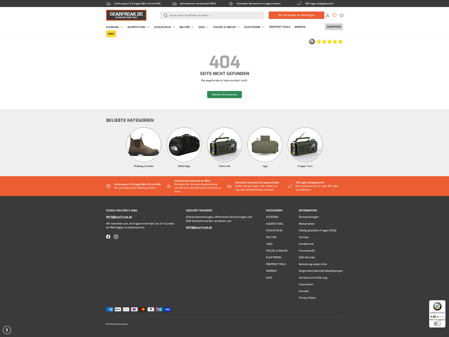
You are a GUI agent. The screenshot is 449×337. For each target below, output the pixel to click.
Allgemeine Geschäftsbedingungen (321, 271)
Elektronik (224, 166)
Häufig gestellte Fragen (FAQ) (317, 230)
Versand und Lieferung (313, 277)
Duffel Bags (184, 166)
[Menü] (443, 302)
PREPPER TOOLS (279, 27)
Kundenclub (306, 244)
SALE (111, 34)
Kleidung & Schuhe (143, 166)
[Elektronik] (224, 145)
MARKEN (300, 27)
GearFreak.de (121, 324)
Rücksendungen (309, 217)
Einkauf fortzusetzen (224, 94)
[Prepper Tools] (305, 145)
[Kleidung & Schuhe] (143, 145)
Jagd (264, 166)
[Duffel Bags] (184, 145)
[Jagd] (265, 145)
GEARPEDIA (334, 27)
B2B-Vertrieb (307, 257)
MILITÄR (184, 27)
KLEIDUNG (112, 27)
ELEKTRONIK (252, 27)
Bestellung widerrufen (313, 264)
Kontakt (304, 291)
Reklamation (306, 224)
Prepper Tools (305, 166)
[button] (342, 15)
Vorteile (304, 237)
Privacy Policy (307, 298)
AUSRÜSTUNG (136, 27)
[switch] (437, 324)
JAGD (201, 27)
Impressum (306, 284)
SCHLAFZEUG (162, 27)
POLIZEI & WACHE (224, 27)
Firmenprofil (307, 250)
